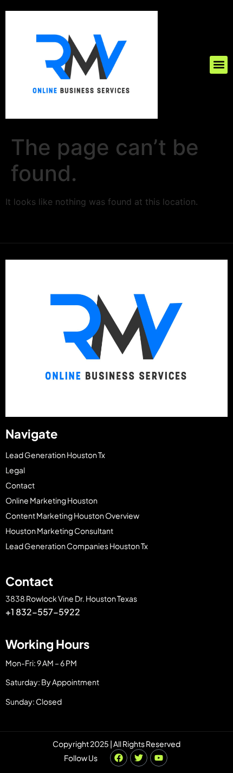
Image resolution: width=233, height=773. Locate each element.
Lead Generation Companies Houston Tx (76, 546)
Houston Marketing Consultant (59, 531)
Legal (15, 470)
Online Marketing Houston (51, 500)
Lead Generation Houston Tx (55, 455)
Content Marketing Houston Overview (72, 515)
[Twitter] (138, 757)
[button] (219, 65)
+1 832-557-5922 (42, 611)
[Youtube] (158, 757)
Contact (20, 485)
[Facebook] (118, 757)
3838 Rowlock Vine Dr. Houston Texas (71, 598)
